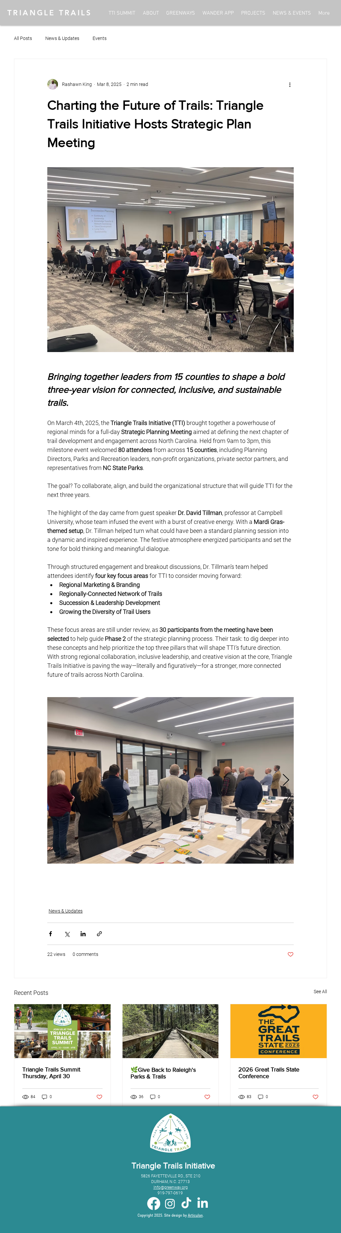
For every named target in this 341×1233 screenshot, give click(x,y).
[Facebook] (153, 1203)
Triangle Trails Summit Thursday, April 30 (51, 1072)
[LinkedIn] (202, 1203)
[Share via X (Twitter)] (67, 934)
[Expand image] (170, 780)
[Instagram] (170, 1203)
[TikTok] (186, 1203)
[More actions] (290, 84)
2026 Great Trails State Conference (268, 1072)
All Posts (23, 38)
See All (320, 991)
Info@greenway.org (171, 1187)
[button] (292, 13)
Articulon (195, 1215)
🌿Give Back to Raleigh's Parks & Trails (163, 1073)
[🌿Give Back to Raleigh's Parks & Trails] (171, 1031)
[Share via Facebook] (50, 934)
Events (100, 38)
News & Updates (62, 38)
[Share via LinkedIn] (83, 934)
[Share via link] (99, 934)
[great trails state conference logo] (278, 1031)
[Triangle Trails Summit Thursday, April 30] (62, 1031)
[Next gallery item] (286, 780)
